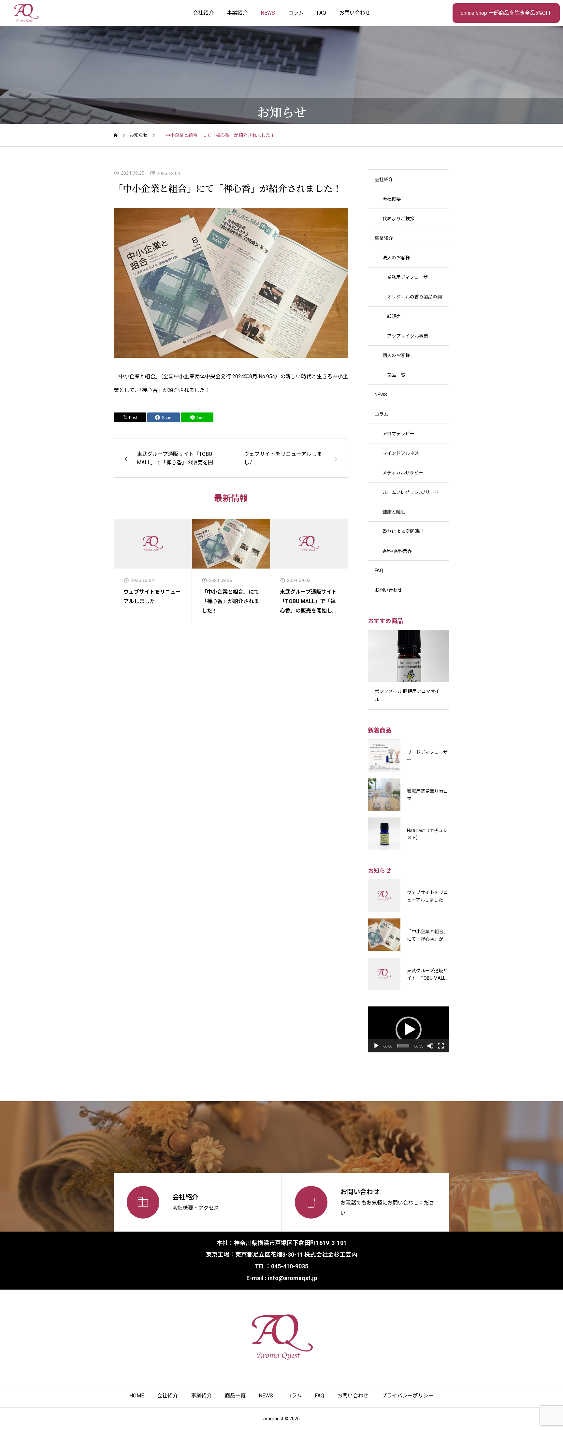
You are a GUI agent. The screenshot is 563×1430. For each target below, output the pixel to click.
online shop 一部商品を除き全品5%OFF (506, 13)
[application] (408, 1029)
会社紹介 (203, 13)
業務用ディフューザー (409, 277)
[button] (409, 1030)
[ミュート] (430, 1046)
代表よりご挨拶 (398, 218)
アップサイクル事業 (407, 336)
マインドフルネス (401, 453)
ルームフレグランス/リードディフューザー (411, 496)
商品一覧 (396, 375)
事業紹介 (237, 13)
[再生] (376, 1046)
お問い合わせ (354, 13)
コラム (296, 13)
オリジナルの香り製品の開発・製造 (414, 300)
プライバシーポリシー (408, 1396)
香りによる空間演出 (403, 531)
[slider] (403, 1045)
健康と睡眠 (394, 511)
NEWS (268, 13)
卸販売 (394, 316)
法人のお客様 (396, 257)
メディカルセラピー (403, 472)
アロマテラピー (398, 433)
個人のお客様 (396, 355)
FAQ (321, 13)
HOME (136, 1396)
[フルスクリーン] (441, 1046)
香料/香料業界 (397, 551)
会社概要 (392, 199)
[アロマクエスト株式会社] (26, 13)
